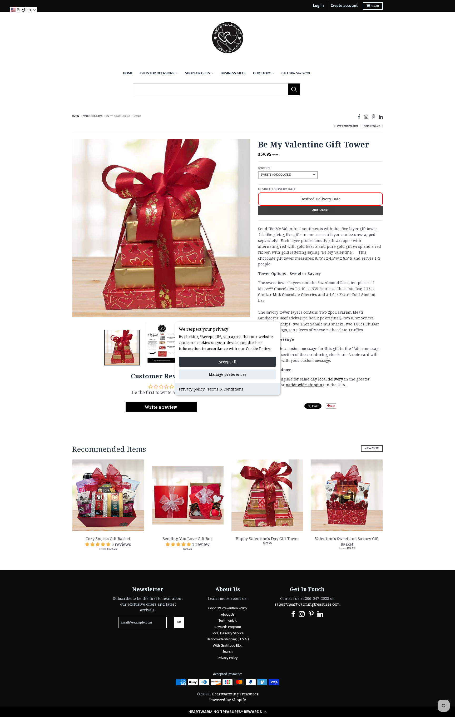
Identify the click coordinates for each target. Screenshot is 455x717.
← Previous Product (346, 126)
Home (128, 73)
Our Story (262, 73)
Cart (375, 6)
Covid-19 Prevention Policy (227, 608)
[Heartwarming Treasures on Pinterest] (373, 116)
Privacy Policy (228, 658)
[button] (227, 711)
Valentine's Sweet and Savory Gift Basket (347, 541)
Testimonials (228, 621)
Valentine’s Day (92, 116)
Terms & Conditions (225, 389)
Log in (318, 6)
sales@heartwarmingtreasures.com (307, 604)
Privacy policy (192, 389)
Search (227, 652)
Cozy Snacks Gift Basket (108, 538)
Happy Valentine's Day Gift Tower (267, 538)
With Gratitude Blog (228, 646)
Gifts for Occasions (157, 73)
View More (372, 448)
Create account (344, 6)
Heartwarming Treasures (235, 693)
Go (179, 622)
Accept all (227, 361)
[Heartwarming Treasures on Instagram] (366, 116)
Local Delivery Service (228, 633)
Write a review (161, 407)
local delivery (330, 379)
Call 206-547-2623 (295, 73)
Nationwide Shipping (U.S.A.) (227, 639)
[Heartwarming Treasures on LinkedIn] (381, 116)
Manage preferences (227, 374)
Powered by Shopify (227, 699)
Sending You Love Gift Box (188, 538)
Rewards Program (227, 627)
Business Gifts (233, 73)
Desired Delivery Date (277, 189)
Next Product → (373, 126)
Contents (264, 168)
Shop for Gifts (197, 73)
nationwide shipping (305, 384)
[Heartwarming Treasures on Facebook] (359, 116)
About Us (227, 615)
